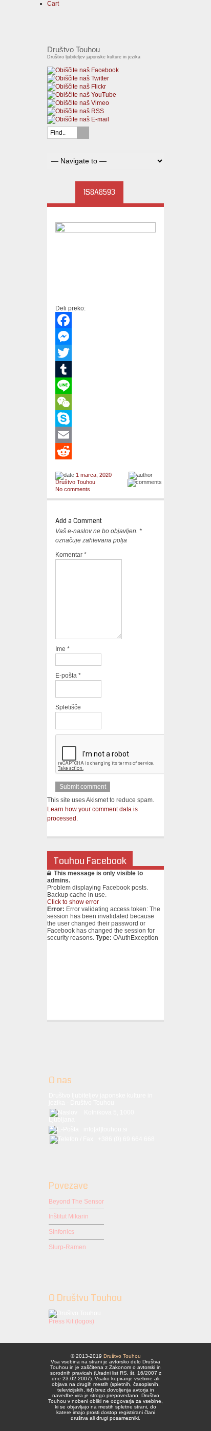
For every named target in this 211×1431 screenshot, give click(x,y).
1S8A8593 (99, 192)
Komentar (71, 554)
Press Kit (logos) (71, 1321)
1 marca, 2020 (94, 475)
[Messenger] (105, 336)
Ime (62, 649)
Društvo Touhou (75, 482)
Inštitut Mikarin (69, 1216)
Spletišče (68, 707)
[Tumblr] (105, 369)
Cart (53, 3)
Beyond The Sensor (76, 1201)
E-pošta (68, 675)
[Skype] (105, 418)
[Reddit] (105, 451)
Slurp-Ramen (67, 1247)
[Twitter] (105, 353)
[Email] (105, 435)
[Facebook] (105, 320)
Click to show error (73, 902)
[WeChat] (105, 402)
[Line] (105, 385)
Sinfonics (61, 1231)
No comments (72, 489)
